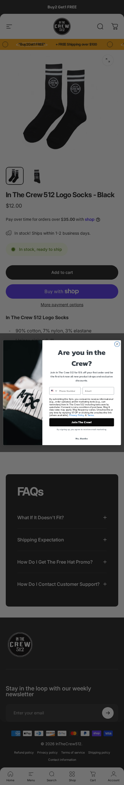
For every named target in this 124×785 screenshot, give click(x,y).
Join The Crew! (82, 422)
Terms (90, 415)
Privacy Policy (76, 415)
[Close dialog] (117, 344)
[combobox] (53, 390)
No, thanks (81, 438)
